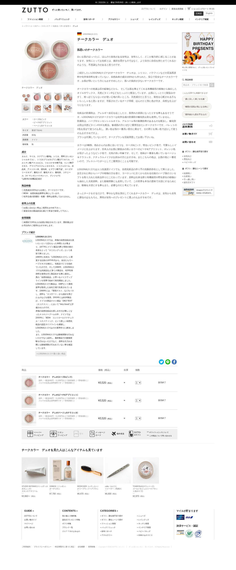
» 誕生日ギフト (188, 182)
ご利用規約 (26, 547)
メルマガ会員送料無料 (198, 125)
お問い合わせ (198, 142)
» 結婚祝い (187, 173)
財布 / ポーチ (89, 19)
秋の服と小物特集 (69, 516)
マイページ (28, 524)
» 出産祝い (187, 176)
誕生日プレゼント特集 (71, 520)
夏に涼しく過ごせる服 (195, 99)
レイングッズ (154, 19)
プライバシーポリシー (43, 547)
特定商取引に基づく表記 (64, 547)
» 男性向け (187, 159)
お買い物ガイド (198, 134)
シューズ (134, 19)
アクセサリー (114, 19)
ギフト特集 (66, 524)
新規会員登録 (177, 9)
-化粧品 (55, 26)
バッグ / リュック (62, 19)
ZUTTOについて (148, 9)
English (209, 13)
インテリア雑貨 (202, 19)
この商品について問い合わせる (160, 436)
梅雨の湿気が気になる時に (196, 107)
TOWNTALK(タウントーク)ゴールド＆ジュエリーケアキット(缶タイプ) (145, 488)
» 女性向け (187, 156)
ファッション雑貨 (35, 19)
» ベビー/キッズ (189, 162)
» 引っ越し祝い (188, 179)
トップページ (27, 26)
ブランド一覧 (67, 527)
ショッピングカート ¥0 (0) (202, 9)
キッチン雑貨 (178, 19)
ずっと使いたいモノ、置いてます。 (67, 10)
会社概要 (81, 547)
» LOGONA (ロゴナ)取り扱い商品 (51, 354)
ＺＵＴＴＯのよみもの (71, 531)
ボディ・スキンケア (42, 26)
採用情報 (91, 547)
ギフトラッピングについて (159, 432)
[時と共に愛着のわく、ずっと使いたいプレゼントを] (198, 31)
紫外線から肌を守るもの (195, 114)
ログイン (163, 9)
